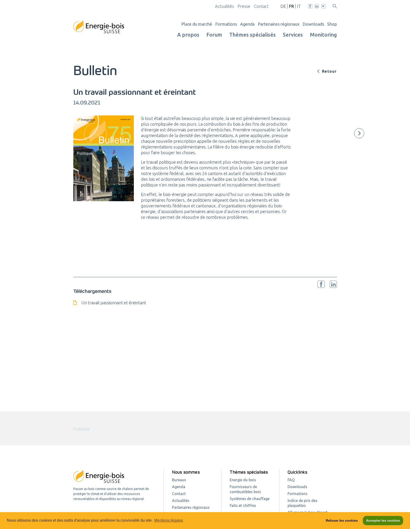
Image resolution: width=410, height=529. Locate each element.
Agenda (247, 24)
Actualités (224, 6)
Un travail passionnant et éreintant (113, 302)
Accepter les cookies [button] (383, 520)
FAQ (291, 480)
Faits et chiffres (243, 505)
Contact (261, 6)
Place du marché (196, 24)
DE (283, 6)
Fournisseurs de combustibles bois (245, 489)
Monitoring (323, 35)
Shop (332, 24)
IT (299, 6)
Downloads (313, 24)
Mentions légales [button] (168, 520)
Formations (226, 24)
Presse (244, 6)
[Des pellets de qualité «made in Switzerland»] (359, 133)
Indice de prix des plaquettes (302, 503)
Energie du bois (243, 480)
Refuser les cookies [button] (342, 520)
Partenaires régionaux (278, 24)
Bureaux (179, 480)
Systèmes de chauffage (250, 498)
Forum (214, 35)
